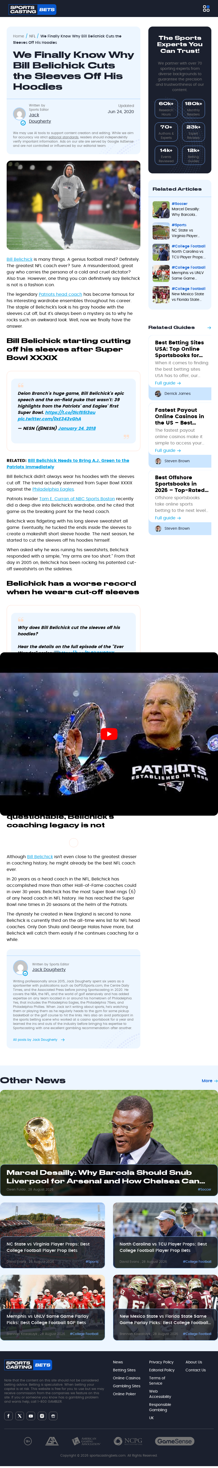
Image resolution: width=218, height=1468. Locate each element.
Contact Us (196, 1370)
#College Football (197, 1261)
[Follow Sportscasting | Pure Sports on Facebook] (8, 1416)
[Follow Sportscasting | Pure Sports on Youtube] (31, 1415)
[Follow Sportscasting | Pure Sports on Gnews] (53, 1416)
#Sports (92, 1261)
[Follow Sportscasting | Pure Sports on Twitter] (20, 1416)
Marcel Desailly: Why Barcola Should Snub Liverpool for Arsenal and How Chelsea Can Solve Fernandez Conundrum (103, 1178)
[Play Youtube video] (109, 734)
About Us (194, 1362)
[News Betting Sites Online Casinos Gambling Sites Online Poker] (206, 8)
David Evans (17, 1261)
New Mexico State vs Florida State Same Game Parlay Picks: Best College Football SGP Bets (164, 1320)
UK (151, 1418)
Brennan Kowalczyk (22, 1334)
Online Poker (124, 1394)
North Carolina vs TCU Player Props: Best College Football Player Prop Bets (163, 1247)
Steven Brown (177, 461)
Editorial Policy (162, 1370)
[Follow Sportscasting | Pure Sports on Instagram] (42, 1416)
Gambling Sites (126, 1386)
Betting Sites (124, 1370)
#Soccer (204, 1189)
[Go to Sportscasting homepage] (32, 9)
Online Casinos (126, 1378)
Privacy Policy (161, 1362)
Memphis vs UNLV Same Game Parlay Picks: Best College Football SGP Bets (48, 1319)
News (118, 1362)
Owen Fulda (17, 1189)
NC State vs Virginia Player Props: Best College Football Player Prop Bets (48, 1247)
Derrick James (178, 394)
